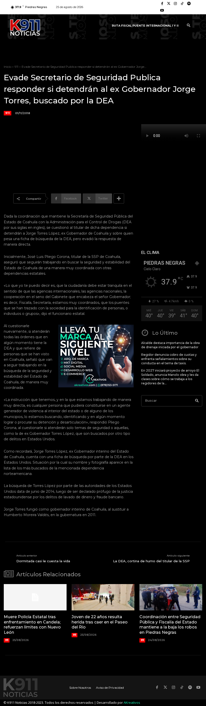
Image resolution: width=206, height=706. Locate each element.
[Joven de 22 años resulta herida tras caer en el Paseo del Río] (103, 597)
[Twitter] (169, 4)
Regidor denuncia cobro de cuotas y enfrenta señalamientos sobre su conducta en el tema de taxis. (169, 359)
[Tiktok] (182, 4)
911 (16, 66)
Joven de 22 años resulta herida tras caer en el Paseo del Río (100, 622)
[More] (119, 198)
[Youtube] (162, 10)
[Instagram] (175, 4)
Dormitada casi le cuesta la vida (43, 561)
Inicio (7, 66)
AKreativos (132, 702)
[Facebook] (162, 4)
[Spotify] (188, 4)
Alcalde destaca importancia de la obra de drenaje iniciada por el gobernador (170, 345)
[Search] (196, 400)
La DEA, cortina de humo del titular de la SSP (151, 561)
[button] (188, 25)
